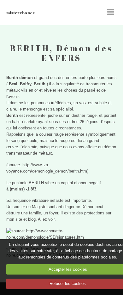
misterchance (20, 12)
